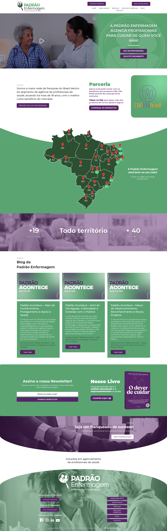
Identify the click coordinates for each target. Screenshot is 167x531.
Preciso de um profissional (33, 105)
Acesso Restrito (117, 498)
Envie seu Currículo (130, 8)
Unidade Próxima (97, 4)
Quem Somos (104, 8)
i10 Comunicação (111, 528)
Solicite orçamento (133, 56)
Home (94, 8)
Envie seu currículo (117, 511)
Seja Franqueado (141, 4)
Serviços (115, 8)
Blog (143, 8)
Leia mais (28, 352)
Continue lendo (37, 345)
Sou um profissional (133, 51)
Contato (119, 10)
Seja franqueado (122, 437)
